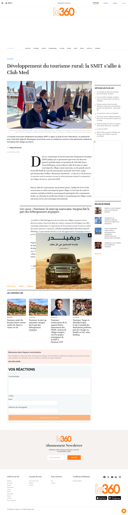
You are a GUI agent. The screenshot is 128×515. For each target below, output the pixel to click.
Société (44, 48)
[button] (124, 511)
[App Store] (101, 498)
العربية (123, 3)
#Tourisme (11, 286)
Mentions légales (77, 481)
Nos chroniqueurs (11, 500)
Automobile (10, 494)
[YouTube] (112, 477)
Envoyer (74, 457)
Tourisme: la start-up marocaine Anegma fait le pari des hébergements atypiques (55, 210)
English (106, 3)
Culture (62, 48)
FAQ (52, 481)
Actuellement (10, 48)
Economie (36, 48)
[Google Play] (114, 498)
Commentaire (13, 376)
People (82, 48)
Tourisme (97, 48)
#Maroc (30, 286)
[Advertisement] (64, 32)
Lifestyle (89, 48)
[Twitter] (108, 477)
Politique (27, 48)
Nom (10, 399)
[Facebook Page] (104, 477)
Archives (31, 485)
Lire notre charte (14, 361)
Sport (75, 48)
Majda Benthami (15, 148)
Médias (69, 48)
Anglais (115, 3)
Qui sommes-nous (34, 481)
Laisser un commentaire (49, 418)
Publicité (31, 483)
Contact (53, 483)
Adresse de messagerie (17, 407)
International (53, 48)
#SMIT (21, 286)
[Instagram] (120, 477)
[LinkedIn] (116, 477)
